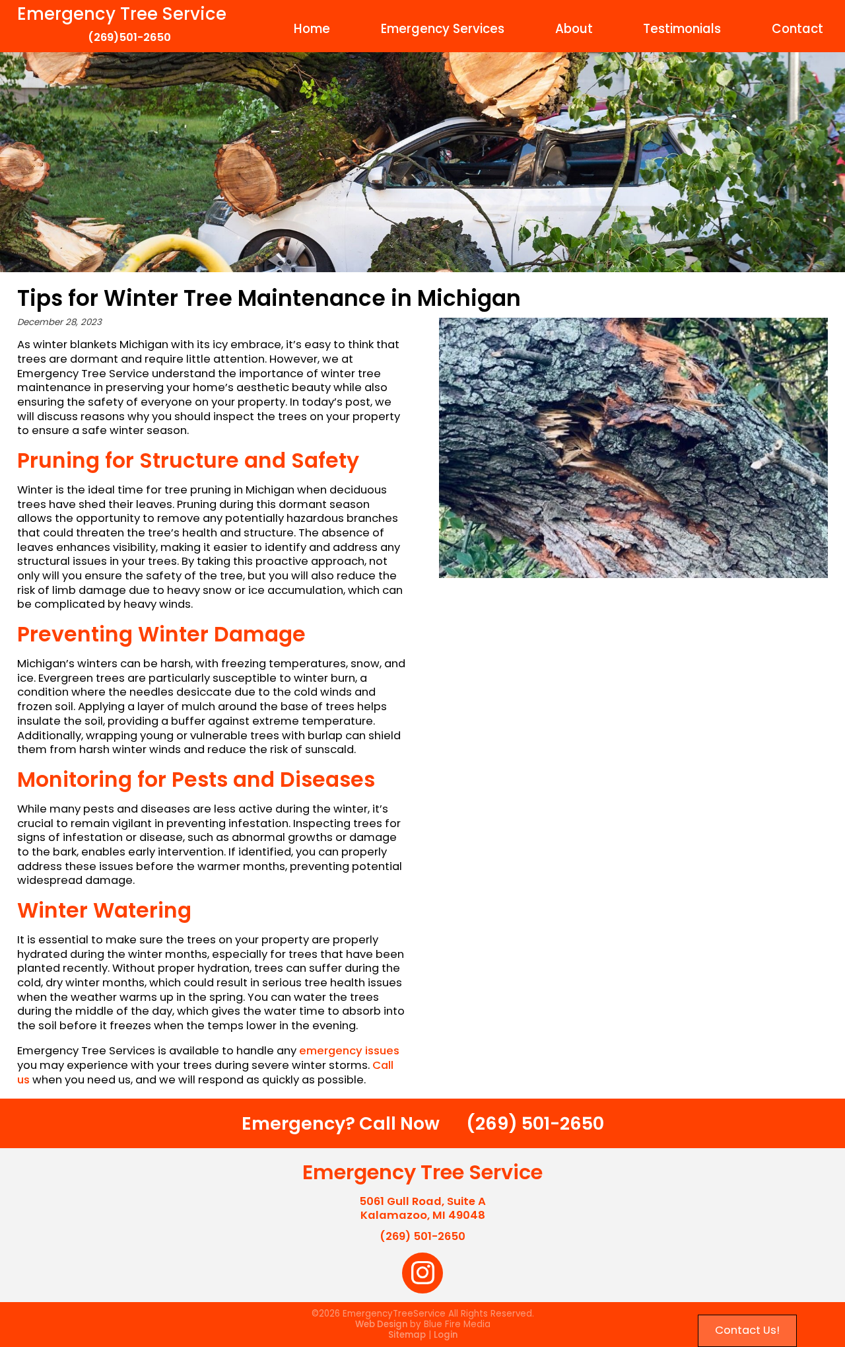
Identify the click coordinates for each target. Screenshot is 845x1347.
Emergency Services (442, 28)
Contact (797, 28)
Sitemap (407, 1335)
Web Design (381, 1324)
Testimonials (682, 28)
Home (312, 28)
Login (445, 1335)
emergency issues (349, 1050)
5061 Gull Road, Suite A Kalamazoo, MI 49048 (422, 1208)
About (574, 28)
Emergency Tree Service (121, 14)
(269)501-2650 (129, 37)
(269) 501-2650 (535, 1123)
